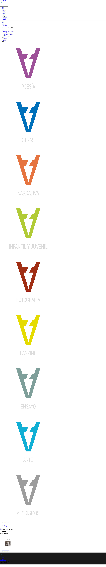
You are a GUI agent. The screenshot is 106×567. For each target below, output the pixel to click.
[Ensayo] (28, 414)
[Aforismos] (28, 521)
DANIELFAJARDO (3, 563)
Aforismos (4, 14)
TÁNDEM (4, 19)
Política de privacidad (3, 560)
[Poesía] (28, 94)
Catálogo (3, 8)
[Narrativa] (28, 201)
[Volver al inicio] (2, 3)
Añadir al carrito (6, 551)
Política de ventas (4, 24)
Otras (4, 15)
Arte (3, 9)
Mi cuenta (5, 525)
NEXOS (4, 18)
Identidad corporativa (4, 25)
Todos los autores (6, 522)
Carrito (2, 22)
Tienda (2, 21)
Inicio (0, 529)
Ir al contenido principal (3, 0)
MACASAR (5, 17)
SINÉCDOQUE (5, 39)
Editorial (3, 7)
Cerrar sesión (5, 526)
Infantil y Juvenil (5, 12)
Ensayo (4, 13)
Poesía (4, 11)
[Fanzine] (28, 361)
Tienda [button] (2, 36)
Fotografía (4, 10)
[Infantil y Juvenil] (28, 254)
